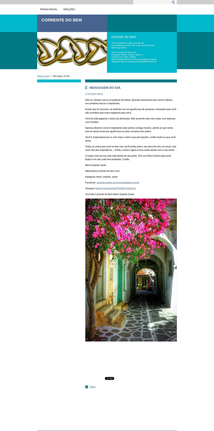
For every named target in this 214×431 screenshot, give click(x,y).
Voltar (92, 387)
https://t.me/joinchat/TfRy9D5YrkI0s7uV (115, 188)
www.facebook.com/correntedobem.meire (118, 182)
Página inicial (43, 76)
